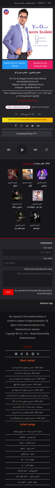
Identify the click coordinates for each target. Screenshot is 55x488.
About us (27, 347)
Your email (48, 258)
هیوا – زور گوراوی (27, 454)
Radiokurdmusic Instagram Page (40, 65)
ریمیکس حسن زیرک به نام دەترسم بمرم (28, 407)
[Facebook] (16, 126)
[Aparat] (32, 353)
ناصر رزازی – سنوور (27, 448)
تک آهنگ (41, 2)
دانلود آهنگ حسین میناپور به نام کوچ (27, 384)
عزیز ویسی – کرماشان (27, 437)
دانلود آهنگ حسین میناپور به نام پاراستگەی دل (27, 418)
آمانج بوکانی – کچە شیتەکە (27, 470)
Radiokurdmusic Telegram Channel (15, 65)
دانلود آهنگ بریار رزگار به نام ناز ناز (27, 373)
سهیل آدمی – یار (27, 465)
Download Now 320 (26, 134)
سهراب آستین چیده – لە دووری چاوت (27, 431)
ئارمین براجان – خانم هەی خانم (27, 476)
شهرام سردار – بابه (27, 459)
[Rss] (38, 353)
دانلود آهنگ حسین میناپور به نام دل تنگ (27, 401)
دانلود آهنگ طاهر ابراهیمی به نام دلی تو (27, 412)
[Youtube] (27, 353)
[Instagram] (16, 353)
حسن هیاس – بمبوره (27, 442)
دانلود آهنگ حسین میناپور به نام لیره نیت (27, 367)
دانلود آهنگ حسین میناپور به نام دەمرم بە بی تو (28, 378)
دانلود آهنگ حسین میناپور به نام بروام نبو (27, 390)
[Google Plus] (21, 126)
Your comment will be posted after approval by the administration (33, 292)
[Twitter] (32, 126)
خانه (49, 2)
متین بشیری (28, 163)
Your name (47, 247)
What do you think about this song (38, 269)
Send (8, 292)
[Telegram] (27, 126)
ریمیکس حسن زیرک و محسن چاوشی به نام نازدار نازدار (27, 395)
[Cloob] (38, 126)
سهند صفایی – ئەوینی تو (27, 482)
